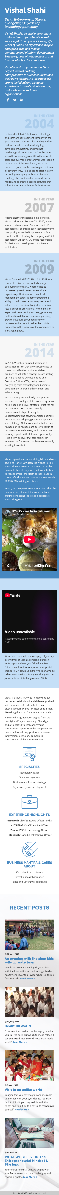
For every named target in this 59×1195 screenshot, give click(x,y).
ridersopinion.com (29, 492)
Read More (26, 978)
